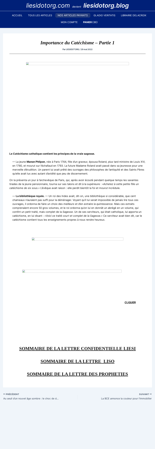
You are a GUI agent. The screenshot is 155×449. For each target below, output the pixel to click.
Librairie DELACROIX (133, 15)
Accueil (17, 15)
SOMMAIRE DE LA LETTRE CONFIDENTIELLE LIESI (77, 348)
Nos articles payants (73, 15)
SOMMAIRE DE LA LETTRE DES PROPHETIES (77, 373)
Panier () (90, 22)
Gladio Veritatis (104, 15)
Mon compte (69, 22)
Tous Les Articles (40, 15)
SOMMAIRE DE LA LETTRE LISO (77, 361)
